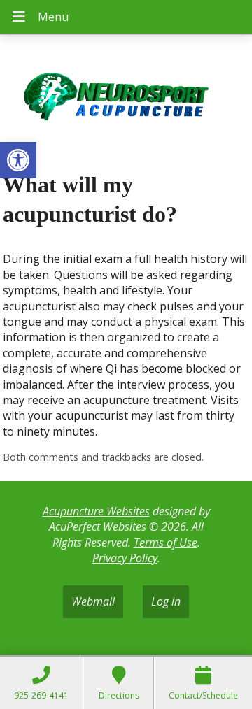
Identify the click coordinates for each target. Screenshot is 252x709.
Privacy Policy (125, 558)
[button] (18, 160)
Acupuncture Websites (96, 511)
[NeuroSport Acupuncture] (126, 98)
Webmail (93, 601)
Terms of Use (165, 542)
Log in (166, 601)
